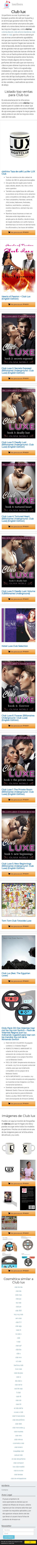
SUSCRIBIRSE (8, 1537)
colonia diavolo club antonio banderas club (18, 32)
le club (9, 35)
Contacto (5, 1490)
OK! (30, 1542)
